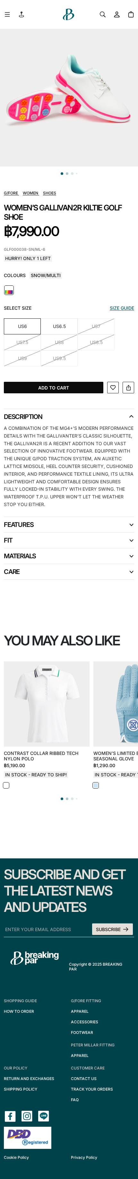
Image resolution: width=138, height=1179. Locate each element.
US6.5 (59, 326)
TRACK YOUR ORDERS (92, 1089)
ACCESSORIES (84, 1021)
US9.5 (59, 358)
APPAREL (80, 1011)
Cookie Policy (16, 1157)
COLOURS (15, 275)
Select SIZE (17, 308)
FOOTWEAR (82, 1032)
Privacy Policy (84, 1157)
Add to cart (53, 387)
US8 (59, 342)
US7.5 (22, 342)
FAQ (75, 1099)
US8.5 (96, 342)
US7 (96, 326)
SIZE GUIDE (122, 308)
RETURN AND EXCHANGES (29, 1078)
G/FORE (11, 193)
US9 (22, 358)
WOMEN (31, 193)
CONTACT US (84, 1078)
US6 (22, 326)
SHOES (49, 193)
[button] (62, 173)
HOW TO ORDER (19, 1011)
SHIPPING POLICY (20, 1089)
